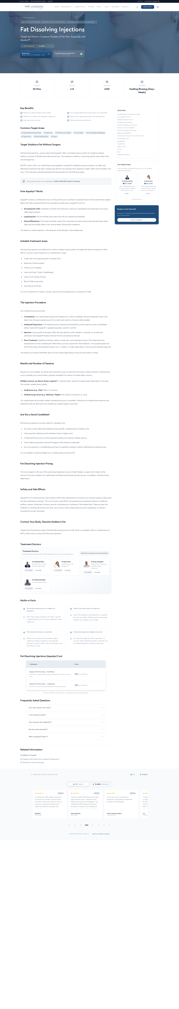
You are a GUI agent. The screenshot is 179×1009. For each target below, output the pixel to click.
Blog (107, 6)
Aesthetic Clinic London (31, 22)
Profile (126, 193)
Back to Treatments (29, 18)
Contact (125, 6)
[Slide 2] (75, 825)
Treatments (66, 6)
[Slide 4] (86, 825)
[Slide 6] (98, 825)
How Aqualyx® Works (124, 117)
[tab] (78, 784)
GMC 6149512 (58, 570)
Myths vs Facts (121, 146)
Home (57, 6)
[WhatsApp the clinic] (137, 7)
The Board (115, 6)
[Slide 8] (110, 825)
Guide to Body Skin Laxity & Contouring (66, 181)
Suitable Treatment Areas (125, 120)
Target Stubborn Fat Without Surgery (128, 114)
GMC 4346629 (87, 572)
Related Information (123, 154)
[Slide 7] (104, 825)
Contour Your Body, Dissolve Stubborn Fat (130, 136)
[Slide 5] (92, 825)
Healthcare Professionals (38, 1)
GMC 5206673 (28, 588)
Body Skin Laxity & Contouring (53, 22)
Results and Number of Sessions (127, 125)
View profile (38, 570)
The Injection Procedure (124, 122)
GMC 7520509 (28, 570)
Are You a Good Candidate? (126, 128)
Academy (50, 1)
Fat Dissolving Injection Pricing (126, 130)
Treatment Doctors (123, 138)
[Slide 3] (81, 825)
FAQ (118, 152)
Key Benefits (121, 141)
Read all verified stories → (101, 834)
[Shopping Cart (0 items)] (158, 7)
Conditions (79, 6)
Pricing (91, 6)
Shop (99, 6)
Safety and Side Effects (124, 133)
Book (148, 6)
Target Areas (121, 144)
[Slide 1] (69, 825)
